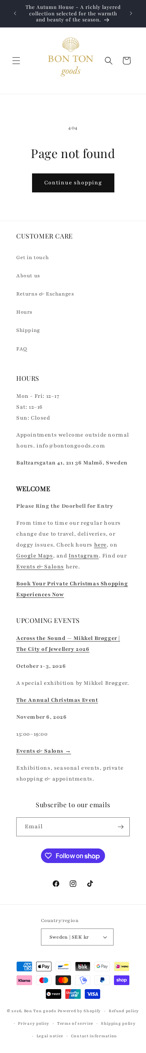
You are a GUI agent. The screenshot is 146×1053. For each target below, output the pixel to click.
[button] (16, 61)
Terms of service (75, 1023)
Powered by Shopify (79, 1010)
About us (28, 275)
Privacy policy (33, 1023)
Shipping (28, 330)
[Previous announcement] (15, 13)
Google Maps (34, 555)
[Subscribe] (120, 826)
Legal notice (49, 1035)
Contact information (94, 1035)
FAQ (21, 349)
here (100, 545)
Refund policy (124, 1010)
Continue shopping (73, 182)
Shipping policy (118, 1023)
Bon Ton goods (40, 1010)
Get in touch (32, 257)
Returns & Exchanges (45, 294)
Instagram (84, 555)
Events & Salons (40, 566)
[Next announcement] (131, 13)
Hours (24, 312)
